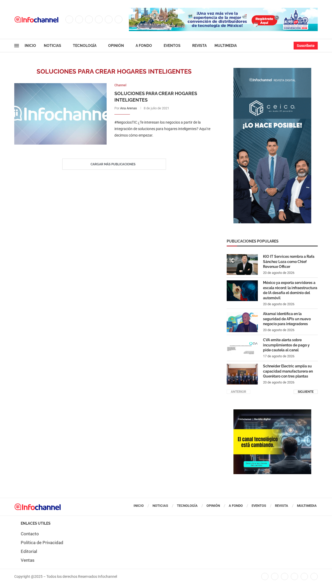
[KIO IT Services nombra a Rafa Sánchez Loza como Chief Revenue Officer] (242, 264)
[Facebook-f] (264, 576)
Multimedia (226, 46)
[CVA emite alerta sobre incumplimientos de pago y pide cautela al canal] (242, 348)
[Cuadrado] (272, 412)
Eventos (172, 46)
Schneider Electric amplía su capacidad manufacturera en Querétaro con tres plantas (288, 371)
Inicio (30, 46)
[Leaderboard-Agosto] (223, 10)
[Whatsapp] (118, 19)
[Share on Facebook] (158, 146)
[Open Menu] (16, 45)
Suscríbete (306, 46)
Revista (199, 46)
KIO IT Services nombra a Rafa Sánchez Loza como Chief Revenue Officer (288, 261)
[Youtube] (109, 19)
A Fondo (144, 46)
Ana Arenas (128, 108)
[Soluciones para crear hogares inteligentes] (60, 114)
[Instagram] (89, 19)
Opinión (116, 46)
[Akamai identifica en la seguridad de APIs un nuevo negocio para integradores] (242, 321)
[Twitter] (79, 19)
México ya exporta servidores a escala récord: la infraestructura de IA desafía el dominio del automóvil (290, 290)
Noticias (52, 46)
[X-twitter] (274, 576)
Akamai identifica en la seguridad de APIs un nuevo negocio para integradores (287, 319)
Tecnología (84, 46)
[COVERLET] (272, 70)
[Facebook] (69, 19)
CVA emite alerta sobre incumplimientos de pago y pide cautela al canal (286, 345)
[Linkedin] (99, 19)
